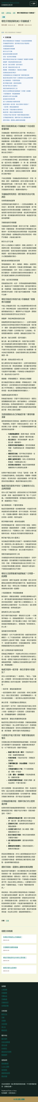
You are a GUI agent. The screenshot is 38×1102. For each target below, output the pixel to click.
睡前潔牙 (4, 1030)
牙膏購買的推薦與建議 (10, 947)
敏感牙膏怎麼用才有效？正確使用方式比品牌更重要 (18, 78)
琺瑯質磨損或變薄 (8, 46)
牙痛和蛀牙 (4, 1002)
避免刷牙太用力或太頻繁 (10, 96)
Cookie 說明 (5, 1066)
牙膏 (14, 13)
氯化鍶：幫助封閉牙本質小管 (11, 67)
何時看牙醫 (4, 1006)
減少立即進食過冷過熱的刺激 (11, 101)
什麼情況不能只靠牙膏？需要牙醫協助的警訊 (16, 115)
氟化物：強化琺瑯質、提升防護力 (13, 64)
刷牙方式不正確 (7, 51)
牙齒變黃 (4, 993)
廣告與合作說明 (6, 1052)
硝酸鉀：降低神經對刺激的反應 (12, 62)
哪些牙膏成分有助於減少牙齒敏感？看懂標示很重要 (18, 59)
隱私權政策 (4, 1063)
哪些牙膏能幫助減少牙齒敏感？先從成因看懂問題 (17, 41)
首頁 (2, 13)
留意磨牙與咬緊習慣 (9, 99)
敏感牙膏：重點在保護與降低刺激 (13, 112)
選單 (34, 3)
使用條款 (4, 1070)
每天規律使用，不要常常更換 (11, 80)
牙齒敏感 (4, 999)
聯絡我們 (4, 1055)
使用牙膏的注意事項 (9, 968)
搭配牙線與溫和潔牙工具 (10, 88)
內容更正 (4, 1048)
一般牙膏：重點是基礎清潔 (11, 107)
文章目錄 (8, 37)
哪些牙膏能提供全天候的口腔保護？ (15, 958)
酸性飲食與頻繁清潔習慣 (10, 54)
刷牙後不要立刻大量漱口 (10, 85)
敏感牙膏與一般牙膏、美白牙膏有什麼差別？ (16, 104)
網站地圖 (4, 1076)
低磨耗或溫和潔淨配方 (9, 72)
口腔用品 (8, 13)
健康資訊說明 (5, 1073)
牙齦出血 (4, 996)
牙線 (2, 1017)
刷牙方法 (4, 1014)
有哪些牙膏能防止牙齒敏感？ (12, 937)
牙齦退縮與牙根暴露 (9, 48)
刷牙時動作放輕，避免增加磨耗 (12, 83)
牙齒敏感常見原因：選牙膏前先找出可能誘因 (16, 43)
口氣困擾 (4, 989)
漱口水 (3, 1027)
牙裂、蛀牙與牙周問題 (9, 56)
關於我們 (4, 1039)
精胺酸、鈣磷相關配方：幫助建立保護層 (15, 70)
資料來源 (4, 1045)
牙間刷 (3, 1020)
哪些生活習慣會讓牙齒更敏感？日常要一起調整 (16, 91)
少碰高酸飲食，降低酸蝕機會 (11, 93)
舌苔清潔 (4, 1024)
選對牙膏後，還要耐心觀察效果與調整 (14, 120)
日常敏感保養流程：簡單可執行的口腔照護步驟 (16, 117)
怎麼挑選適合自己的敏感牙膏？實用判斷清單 (16, 75)
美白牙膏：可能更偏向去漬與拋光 (13, 109)
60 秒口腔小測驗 (18, 1099)
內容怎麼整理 (5, 1042)
